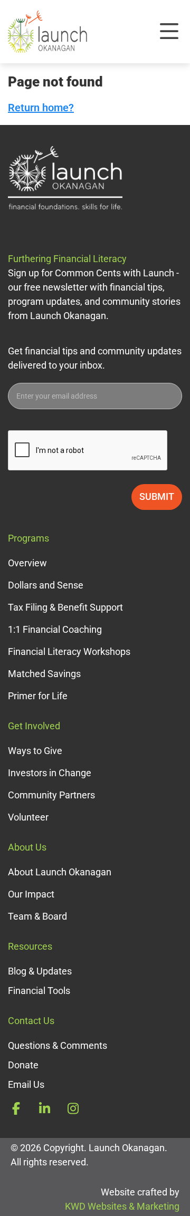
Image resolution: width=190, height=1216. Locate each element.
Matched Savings (44, 673)
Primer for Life (38, 695)
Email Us (26, 1084)
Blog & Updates (40, 971)
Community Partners (51, 794)
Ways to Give (35, 750)
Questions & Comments (57, 1045)
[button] (169, 32)
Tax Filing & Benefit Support (65, 607)
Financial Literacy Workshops (69, 651)
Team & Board (37, 916)
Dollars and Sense (45, 585)
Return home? (41, 107)
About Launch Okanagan (59, 871)
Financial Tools (39, 990)
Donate (23, 1064)
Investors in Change (49, 772)
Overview (27, 562)
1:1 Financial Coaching (55, 629)
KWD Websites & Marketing (122, 1206)
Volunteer (28, 817)
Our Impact (31, 894)
